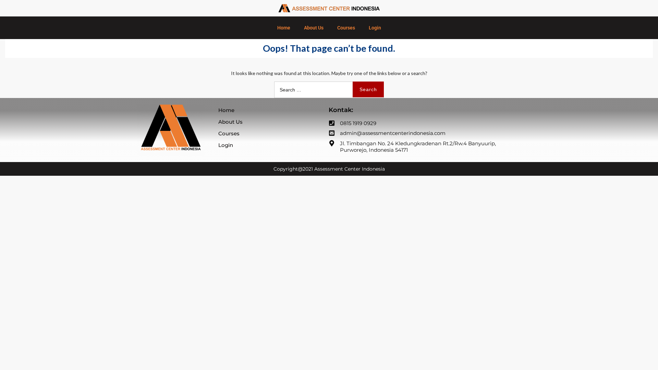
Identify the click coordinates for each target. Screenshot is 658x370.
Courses (346, 27)
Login (375, 27)
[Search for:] (329, 89)
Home (283, 27)
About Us (314, 27)
